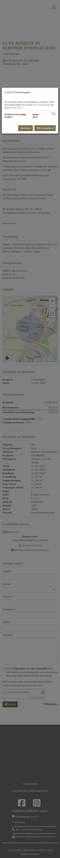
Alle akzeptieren (45, 128)
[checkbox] (53, 113)
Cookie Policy (16, 108)
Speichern (25, 128)
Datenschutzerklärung (41, 105)
